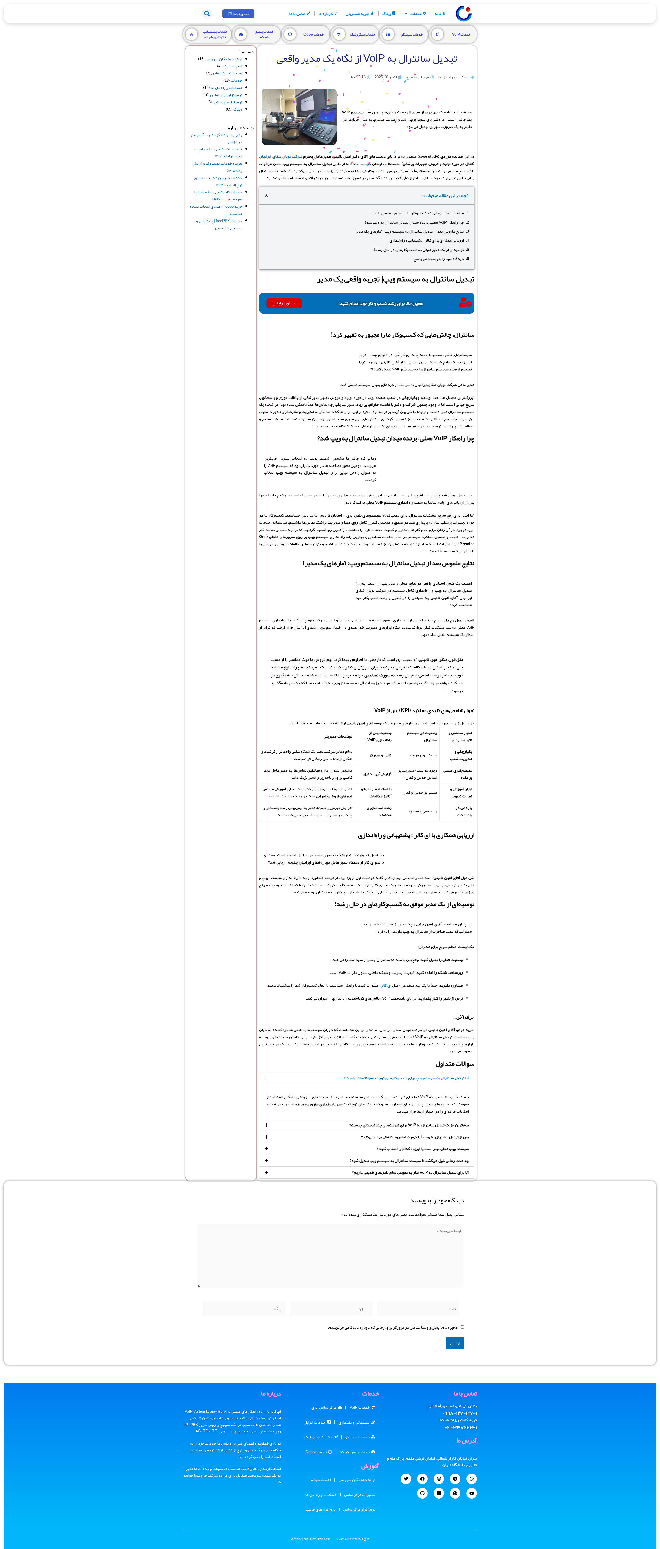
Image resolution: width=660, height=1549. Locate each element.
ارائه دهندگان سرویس (223, 59)
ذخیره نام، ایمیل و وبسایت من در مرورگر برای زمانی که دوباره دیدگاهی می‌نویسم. (392, 1327)
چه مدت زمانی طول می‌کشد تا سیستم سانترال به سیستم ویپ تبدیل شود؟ (409, 1160)
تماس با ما (297, 14)
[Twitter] (406, 1479)
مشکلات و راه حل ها (453, 77)
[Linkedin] (439, 1493)
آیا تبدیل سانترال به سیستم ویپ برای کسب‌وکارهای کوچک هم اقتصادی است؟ (406, 1078)
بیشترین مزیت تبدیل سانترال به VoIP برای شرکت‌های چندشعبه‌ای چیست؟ (409, 1125)
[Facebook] (422, 1479)
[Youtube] (471, 1493)
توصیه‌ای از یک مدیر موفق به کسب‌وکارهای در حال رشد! (419, 249)
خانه (438, 14)
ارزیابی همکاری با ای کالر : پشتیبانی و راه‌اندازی (427, 240)
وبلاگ (386, 14)
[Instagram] (439, 1479)
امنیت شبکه (232, 66)
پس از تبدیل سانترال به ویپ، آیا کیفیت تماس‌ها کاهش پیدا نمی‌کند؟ (415, 1137)
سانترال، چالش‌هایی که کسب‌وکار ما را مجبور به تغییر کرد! (418, 213)
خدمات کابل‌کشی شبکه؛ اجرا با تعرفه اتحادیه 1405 (218, 195)
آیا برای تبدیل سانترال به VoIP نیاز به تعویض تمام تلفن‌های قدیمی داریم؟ (410, 1172)
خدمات (416, 14)
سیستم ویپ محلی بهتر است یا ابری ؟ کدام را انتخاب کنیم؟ (423, 1149)
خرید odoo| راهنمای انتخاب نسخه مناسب (216, 209)
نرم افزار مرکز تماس (226, 95)
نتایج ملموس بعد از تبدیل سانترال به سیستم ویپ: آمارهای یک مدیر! (409, 231)
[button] (207, 14)
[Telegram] (455, 1479)
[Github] (422, 1493)
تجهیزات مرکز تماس (226, 73)
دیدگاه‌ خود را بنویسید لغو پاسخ (439, 259)
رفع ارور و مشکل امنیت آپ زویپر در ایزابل (216, 138)
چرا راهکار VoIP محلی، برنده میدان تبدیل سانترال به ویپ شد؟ (414, 222)
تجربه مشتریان (357, 14)
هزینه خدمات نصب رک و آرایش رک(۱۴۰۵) (217, 166)
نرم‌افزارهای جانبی (227, 102)
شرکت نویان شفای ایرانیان (280, 156)
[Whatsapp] (471, 1479)
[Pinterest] (455, 1493)
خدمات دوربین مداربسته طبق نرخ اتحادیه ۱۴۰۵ (218, 181)
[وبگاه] (244, 1311)
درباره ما (325, 14)
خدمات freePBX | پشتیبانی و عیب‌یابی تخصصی (219, 224)
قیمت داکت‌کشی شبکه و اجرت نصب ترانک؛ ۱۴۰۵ (218, 152)
